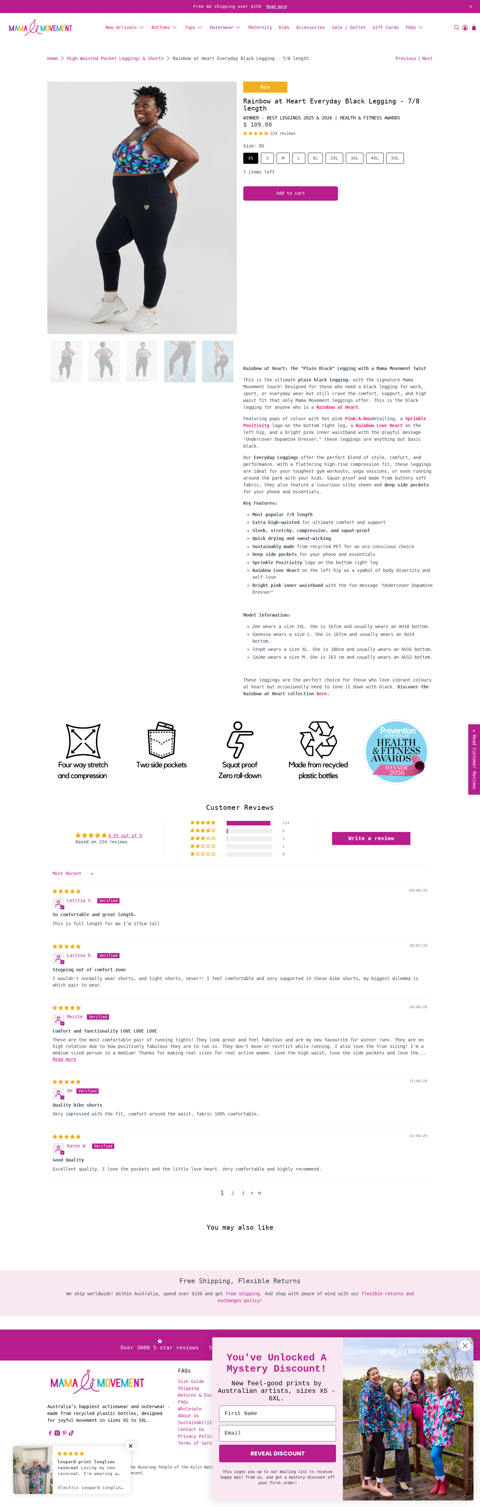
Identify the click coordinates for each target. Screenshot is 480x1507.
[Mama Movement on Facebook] (50, 1434)
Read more (276, 6)
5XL (395, 158)
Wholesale (189, 1408)
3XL (355, 158)
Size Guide (191, 1381)
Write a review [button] (371, 838)
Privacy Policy (196, 1436)
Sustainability (196, 1422)
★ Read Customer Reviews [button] (474, 759)
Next (427, 58)
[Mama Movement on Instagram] (57, 1434)
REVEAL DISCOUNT (277, 1453)
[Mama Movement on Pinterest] (64, 1434)
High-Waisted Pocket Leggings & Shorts (115, 58)
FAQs (411, 27)
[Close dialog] (465, 1345)
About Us (188, 1415)
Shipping (188, 1388)
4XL (375, 158)
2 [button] (232, 1193)
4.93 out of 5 (125, 835)
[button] (255, 133)
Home (52, 58)
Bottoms (161, 27)
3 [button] (243, 1193)
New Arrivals (121, 27)
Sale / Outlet (349, 27)
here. (322, 693)
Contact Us (191, 1429)
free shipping (243, 1293)
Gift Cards (386, 27)
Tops (190, 27)
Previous (405, 58)
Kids (284, 27)
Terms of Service (199, 1443)
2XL (334, 158)
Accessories (310, 27)
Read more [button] (64, 1059)
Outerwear (221, 27)
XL (315, 158)
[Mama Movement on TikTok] (71, 1434)
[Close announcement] (471, 6)
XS (250, 158)
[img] (67, 891)
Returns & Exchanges (203, 1395)
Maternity (260, 27)
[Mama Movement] (40, 28)
